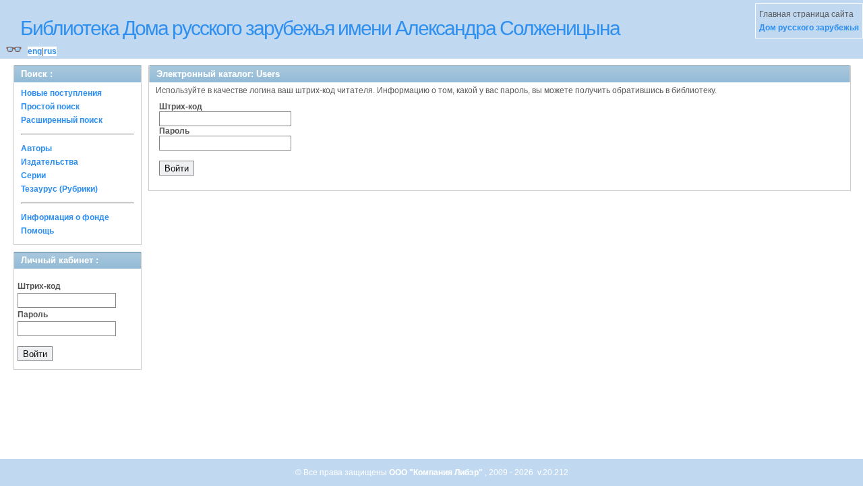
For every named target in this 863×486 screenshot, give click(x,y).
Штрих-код (39, 286)
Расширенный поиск (61, 120)
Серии (33, 175)
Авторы (36, 148)
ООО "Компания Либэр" (437, 472)
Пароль (33, 314)
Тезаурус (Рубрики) (59, 189)
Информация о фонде (65, 217)
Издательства (49, 162)
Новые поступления (61, 93)
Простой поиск (50, 106)
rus (50, 51)
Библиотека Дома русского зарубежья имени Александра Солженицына (320, 28)
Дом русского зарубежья (809, 27)
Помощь (37, 231)
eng (35, 51)
